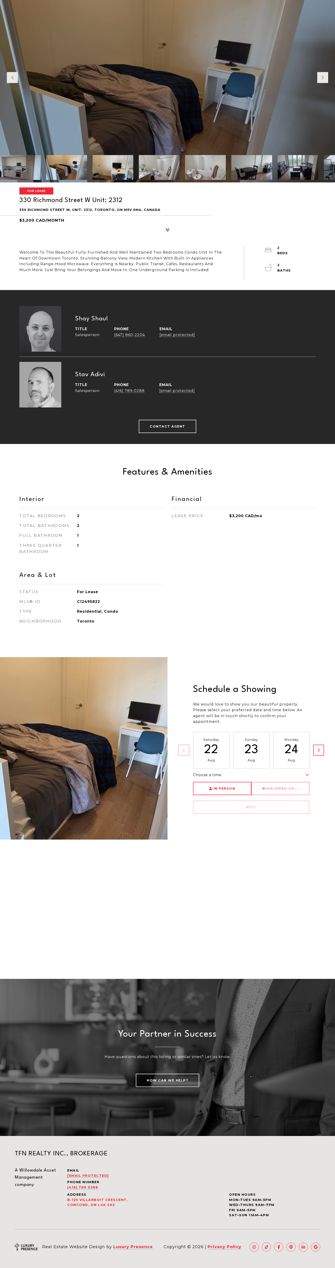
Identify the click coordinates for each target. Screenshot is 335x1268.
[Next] (318, 750)
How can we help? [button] (167, 1080)
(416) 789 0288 (82, 1187)
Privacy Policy (224, 1246)
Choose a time (207, 775)
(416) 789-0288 (129, 391)
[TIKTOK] (266, 1247)
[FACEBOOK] (278, 1247)
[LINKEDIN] (303, 1247)
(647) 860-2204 (129, 335)
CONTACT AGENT (167, 426)
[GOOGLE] (315, 1247)
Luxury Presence (133, 1246)
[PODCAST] (291, 1247)
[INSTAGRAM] (254, 1247)
